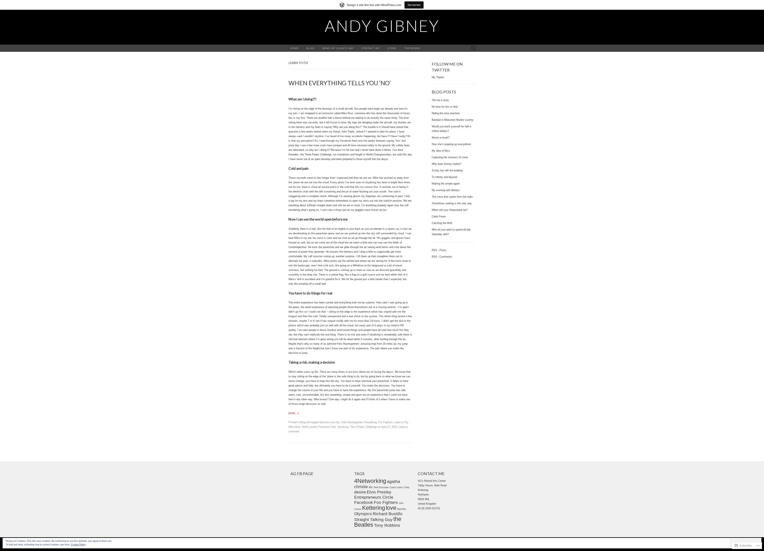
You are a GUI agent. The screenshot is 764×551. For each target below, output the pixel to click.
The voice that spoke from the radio (452, 196)
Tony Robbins (387, 525)
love (391, 507)
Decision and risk (330, 422)
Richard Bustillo (387, 513)
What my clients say (338, 48)
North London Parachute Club (319, 426)
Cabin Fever (439, 216)
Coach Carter (396, 487)
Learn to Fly (401, 422)
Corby (406, 487)
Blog (311, 48)
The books (412, 48)
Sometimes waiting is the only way (452, 203)
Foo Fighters (385, 422)
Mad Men (401, 509)
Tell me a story (440, 100)
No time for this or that (445, 106)
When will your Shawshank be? (450, 209)
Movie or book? (440, 137)
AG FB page (301, 473)
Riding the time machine (446, 113)
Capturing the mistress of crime (450, 157)
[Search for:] (473, 48)
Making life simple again (446, 183)
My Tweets (438, 77)
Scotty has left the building (447, 170)
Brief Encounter (381, 487)
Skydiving (343, 426)
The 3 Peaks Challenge (363, 426)
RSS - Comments (442, 256)
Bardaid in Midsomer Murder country (453, 119)
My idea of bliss (441, 150)
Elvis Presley (379, 492)
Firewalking (370, 422)
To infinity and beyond (444, 176)
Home (294, 48)
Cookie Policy (78, 544)
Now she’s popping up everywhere (451, 144)
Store (392, 48)
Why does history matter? (446, 163)
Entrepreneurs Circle (373, 497)
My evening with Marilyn (446, 190)
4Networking (370, 480)
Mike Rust (294, 426)
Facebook (363, 502)
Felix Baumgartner (351, 422)
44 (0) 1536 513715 (429, 508)
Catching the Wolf (442, 223)
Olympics (363, 513)
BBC (371, 487)
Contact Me (371, 48)
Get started (414, 4)
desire (360, 492)
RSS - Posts (439, 250)
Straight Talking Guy (373, 519)
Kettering (373, 507)
